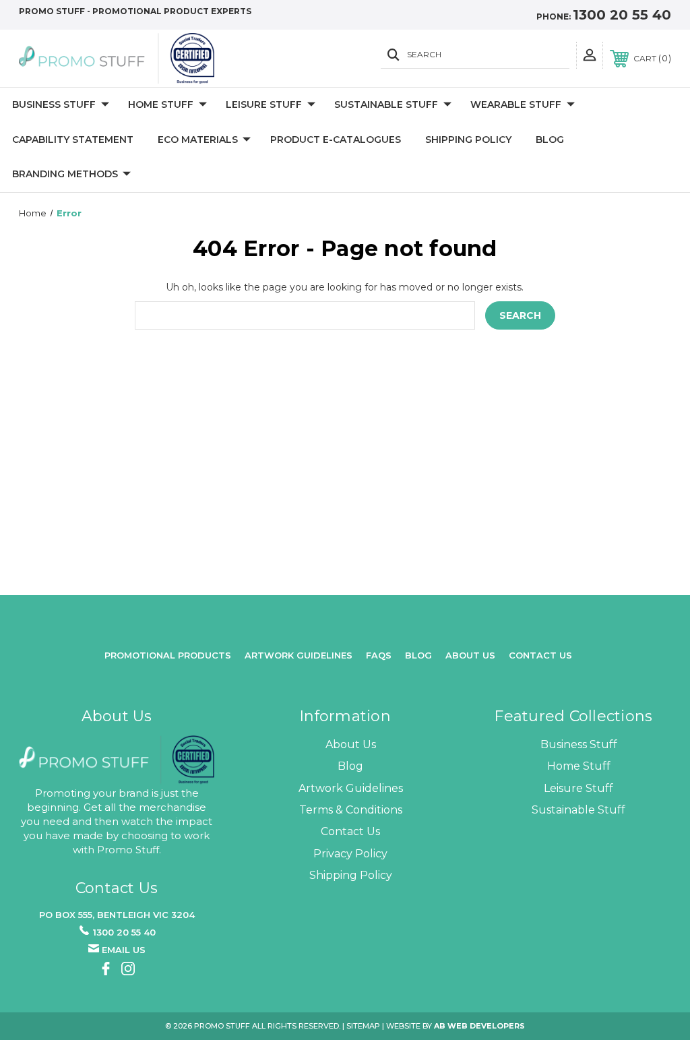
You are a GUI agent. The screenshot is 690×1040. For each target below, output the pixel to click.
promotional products (167, 655)
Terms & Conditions (350, 809)
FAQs (378, 655)
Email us (124, 949)
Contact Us (540, 655)
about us (470, 655)
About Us (350, 744)
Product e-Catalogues (335, 139)
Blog (550, 139)
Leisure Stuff (264, 104)
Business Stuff (54, 104)
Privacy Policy (350, 853)
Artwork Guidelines (298, 655)
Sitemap (363, 1026)
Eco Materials (198, 139)
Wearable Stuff (515, 104)
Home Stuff (160, 104)
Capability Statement (72, 139)
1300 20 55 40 (622, 15)
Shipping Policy (468, 139)
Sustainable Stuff (386, 104)
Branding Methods (65, 174)
